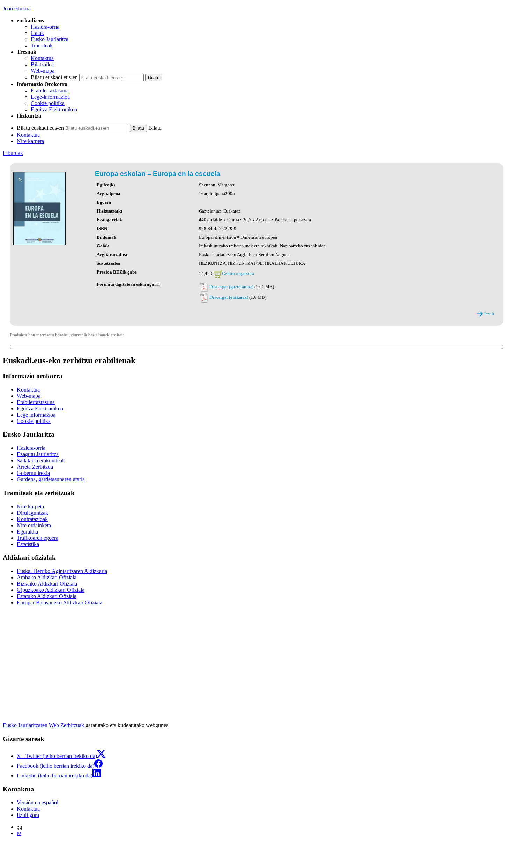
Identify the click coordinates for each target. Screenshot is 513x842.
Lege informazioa (36, 415)
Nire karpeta (30, 141)
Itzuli (489, 314)
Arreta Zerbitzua (35, 467)
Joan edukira (17, 9)
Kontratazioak (32, 519)
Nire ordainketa (34, 525)
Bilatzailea (42, 64)
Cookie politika (48, 103)
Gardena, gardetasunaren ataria (51, 479)
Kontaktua (42, 58)
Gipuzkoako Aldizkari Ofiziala (50, 590)
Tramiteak (42, 46)
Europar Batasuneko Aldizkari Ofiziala (59, 602)
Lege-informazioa (50, 97)
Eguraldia (27, 532)
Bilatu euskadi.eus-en (54, 77)
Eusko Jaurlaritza (49, 39)
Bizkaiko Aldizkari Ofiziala (47, 584)
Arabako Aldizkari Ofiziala (46, 577)
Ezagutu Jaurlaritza (38, 454)
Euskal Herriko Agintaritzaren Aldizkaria (62, 571)
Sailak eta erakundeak (41, 460)
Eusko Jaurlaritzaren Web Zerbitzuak (43, 725)
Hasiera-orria (45, 27)
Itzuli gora (28, 815)
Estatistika (28, 544)
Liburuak (13, 153)
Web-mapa (42, 71)
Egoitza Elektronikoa (54, 109)
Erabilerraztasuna (50, 91)
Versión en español (37, 802)
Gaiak (37, 33)
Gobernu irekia (33, 473)
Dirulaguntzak (32, 513)
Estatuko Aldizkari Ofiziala (46, 596)
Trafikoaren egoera (37, 538)
